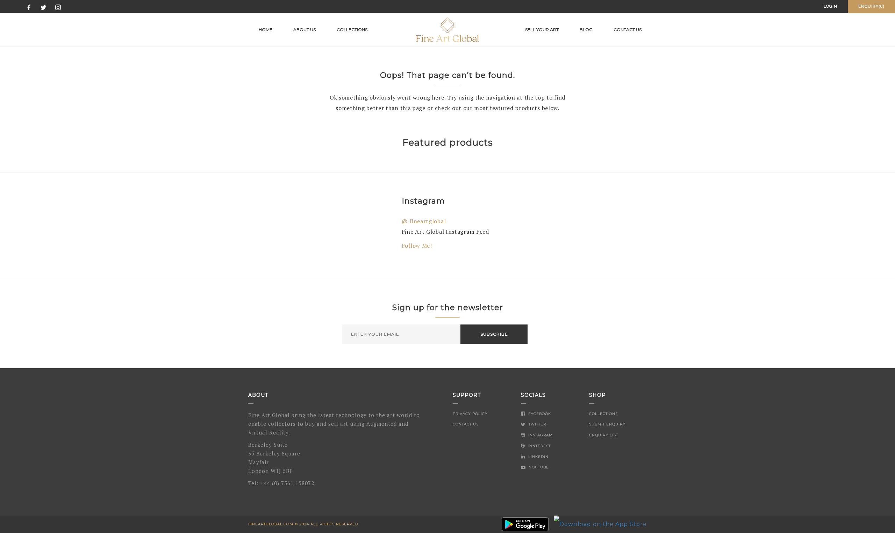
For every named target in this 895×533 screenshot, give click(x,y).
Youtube (538, 467)
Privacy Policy (470, 413)
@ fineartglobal (424, 221)
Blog (586, 29)
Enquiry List (603, 435)
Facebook (539, 413)
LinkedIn (538, 456)
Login (830, 6)
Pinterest (539, 446)
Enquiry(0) (871, 6)
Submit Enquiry (607, 424)
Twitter (536, 424)
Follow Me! (417, 245)
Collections (352, 29)
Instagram (540, 435)
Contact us (628, 29)
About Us (304, 29)
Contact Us (466, 424)
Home (265, 29)
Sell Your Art (542, 29)
